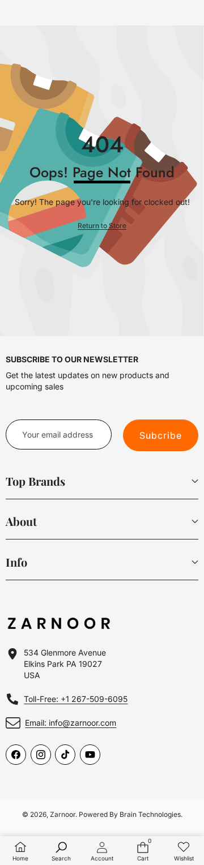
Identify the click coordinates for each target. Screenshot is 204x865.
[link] (102, 226)
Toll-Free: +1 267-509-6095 (76, 699)
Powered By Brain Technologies (130, 814)
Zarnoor (62, 814)
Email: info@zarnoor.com (70, 722)
